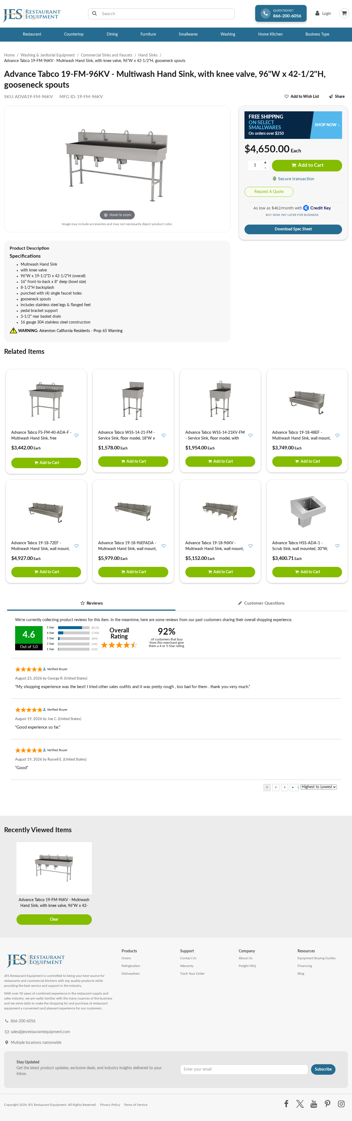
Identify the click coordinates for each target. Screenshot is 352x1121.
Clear (54, 919)
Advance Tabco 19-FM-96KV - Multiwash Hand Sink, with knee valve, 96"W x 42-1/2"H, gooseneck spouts (54, 905)
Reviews (94, 603)
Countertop (74, 34)
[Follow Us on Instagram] (341, 1104)
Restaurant (32, 34)
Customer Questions (264, 603)
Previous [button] (9, 884)
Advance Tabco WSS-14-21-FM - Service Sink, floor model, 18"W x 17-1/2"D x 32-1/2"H (126, 438)
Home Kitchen (270, 34)
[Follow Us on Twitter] (300, 1104)
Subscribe (323, 1069)
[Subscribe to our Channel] (313, 1104)
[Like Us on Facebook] (286, 1104)
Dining (112, 34)
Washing (228, 34)
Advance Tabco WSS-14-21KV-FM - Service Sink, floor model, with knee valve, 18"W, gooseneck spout (215, 438)
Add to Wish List (305, 97)
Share (340, 97)
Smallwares (188, 34)
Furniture (148, 34)
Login (322, 15)
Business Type (317, 34)
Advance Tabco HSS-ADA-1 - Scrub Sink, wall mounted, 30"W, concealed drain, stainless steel (300, 549)
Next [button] (342, 884)
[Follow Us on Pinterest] (327, 1104)
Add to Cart (310, 165)
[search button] (94, 14)
